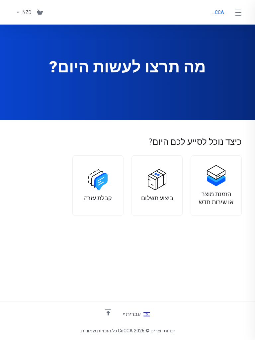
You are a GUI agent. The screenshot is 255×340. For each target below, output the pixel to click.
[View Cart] (40, 12)
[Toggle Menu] (238, 12)
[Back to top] (108, 312)
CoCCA (217, 12)
